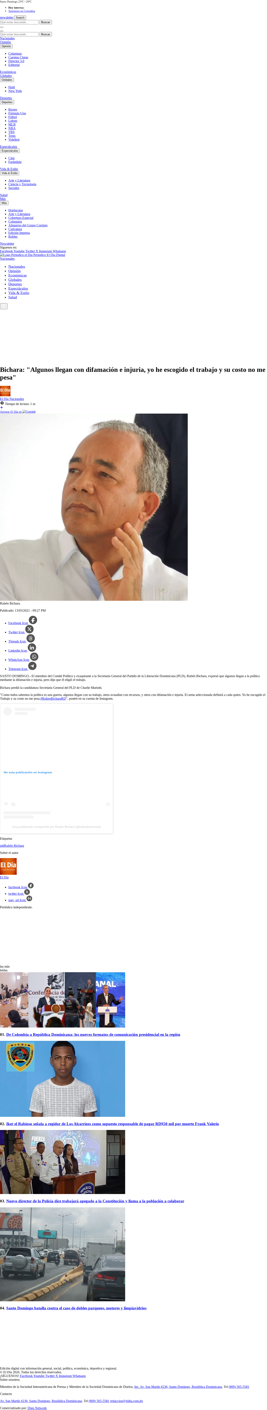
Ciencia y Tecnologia (22, 184)
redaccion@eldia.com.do (126, 1401)
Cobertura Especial (20, 218)
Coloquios (15, 221)
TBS (11, 132)
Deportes (6, 98)
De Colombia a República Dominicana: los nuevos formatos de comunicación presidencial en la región (93, 1034)
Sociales (13, 188)
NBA (12, 128)
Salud (4, 195)
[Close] (1, 31)
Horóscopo (15, 210)
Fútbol (12, 117)
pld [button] (2, 845)
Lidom (12, 120)
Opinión (5, 42)
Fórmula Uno (17, 113)
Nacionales (7, 38)
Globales (6, 75)
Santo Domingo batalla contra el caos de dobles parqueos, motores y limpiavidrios (76, 1308)
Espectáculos (8, 146)
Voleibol (13, 139)
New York (15, 91)
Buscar (45, 22)
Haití (11, 87)
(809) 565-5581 (239, 1387)
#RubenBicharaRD (53, 698)
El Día (4, 399)
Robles (13, 236)
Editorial (14, 65)
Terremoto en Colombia (21, 11)
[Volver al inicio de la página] (4, 306)
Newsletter (7, 243)
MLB (12, 124)
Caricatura (15, 229)
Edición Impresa (19, 233)
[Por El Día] (5, 395)
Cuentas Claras (18, 57)
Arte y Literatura (19, 180)
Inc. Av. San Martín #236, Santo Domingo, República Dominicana (178, 1387)
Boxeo (12, 109)
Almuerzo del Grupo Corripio (28, 225)
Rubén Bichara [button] (14, 845)
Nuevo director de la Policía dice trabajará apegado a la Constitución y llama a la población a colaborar (95, 1201)
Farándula (14, 162)
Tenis (11, 136)
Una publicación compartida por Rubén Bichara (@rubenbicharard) (56, 826)
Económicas (8, 72)
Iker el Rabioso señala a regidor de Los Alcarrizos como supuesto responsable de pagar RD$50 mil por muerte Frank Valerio (112, 1124)
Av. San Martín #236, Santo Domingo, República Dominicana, (41, 1401)
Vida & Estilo (9, 169)
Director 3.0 (16, 61)
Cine (11, 158)
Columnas (15, 53)
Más (3, 199)
